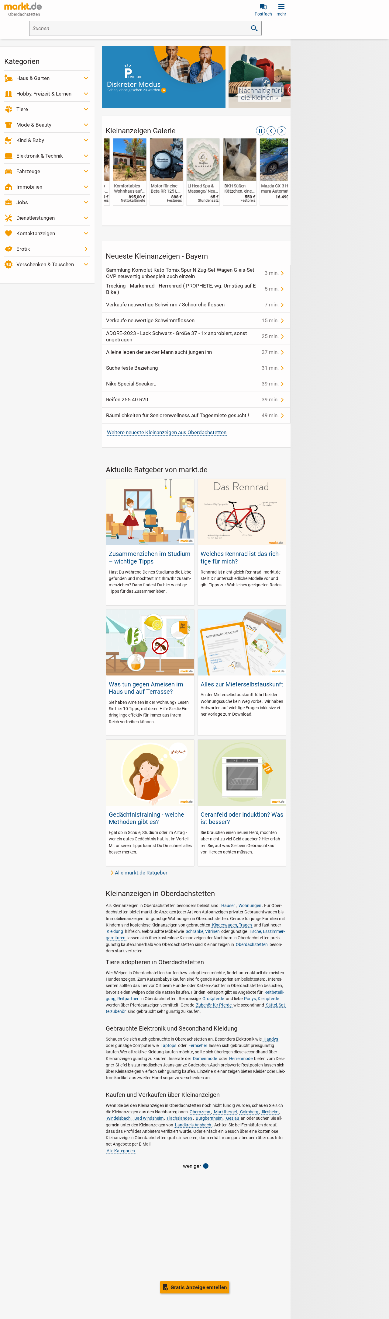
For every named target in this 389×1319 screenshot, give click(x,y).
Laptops (168, 1045)
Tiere (22, 109)
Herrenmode (241, 1058)
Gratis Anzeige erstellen (198, 1287)
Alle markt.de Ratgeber (141, 873)
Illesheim (270, 1111)
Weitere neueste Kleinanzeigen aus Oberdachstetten (166, 432)
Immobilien (29, 187)
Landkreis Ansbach (193, 1124)
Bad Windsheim (149, 1118)
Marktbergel (225, 1111)
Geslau (232, 1118)
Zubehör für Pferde (214, 1005)
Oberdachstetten (252, 944)
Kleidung (115, 931)
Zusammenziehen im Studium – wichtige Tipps (150, 557)
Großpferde (213, 998)
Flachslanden (179, 1118)
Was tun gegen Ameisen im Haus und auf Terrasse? (146, 688)
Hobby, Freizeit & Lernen (43, 94)
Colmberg (249, 1111)
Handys (270, 1039)
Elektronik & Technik (39, 156)
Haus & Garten (33, 78)
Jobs (22, 202)
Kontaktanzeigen (35, 233)
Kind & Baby (30, 140)
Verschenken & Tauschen (45, 264)
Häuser (228, 905)
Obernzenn (200, 1111)
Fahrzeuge (28, 171)
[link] (122, 171)
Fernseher (197, 1045)
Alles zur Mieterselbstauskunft (242, 684)
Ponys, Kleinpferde (261, 998)
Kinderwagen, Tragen (232, 925)
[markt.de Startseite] (23, 6)
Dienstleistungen (35, 218)
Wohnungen (250, 905)
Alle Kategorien (121, 1150)
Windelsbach (119, 1118)
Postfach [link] (263, 14)
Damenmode (205, 1058)
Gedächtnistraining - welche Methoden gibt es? (146, 818)
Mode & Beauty (33, 125)
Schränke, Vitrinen (203, 931)
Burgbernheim (209, 1118)
